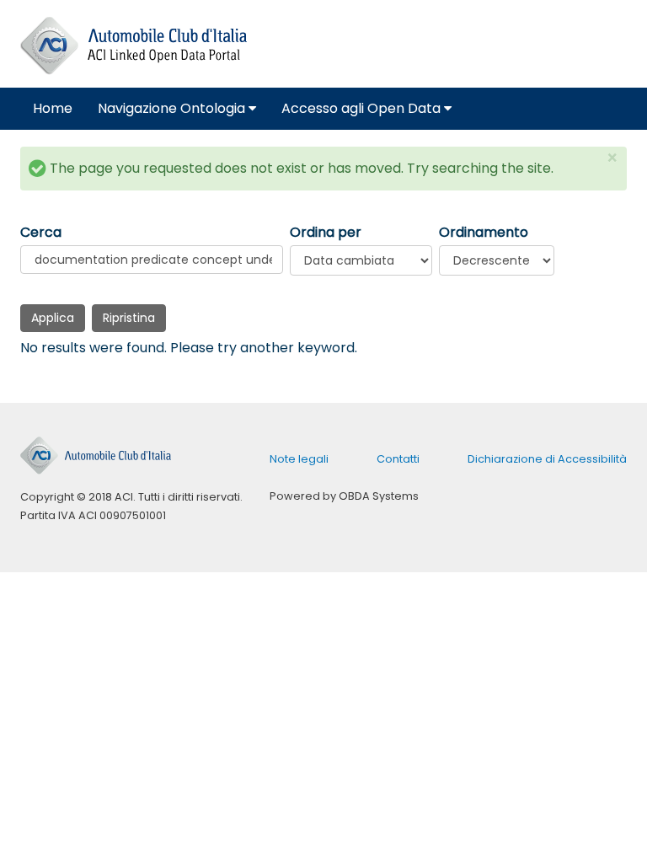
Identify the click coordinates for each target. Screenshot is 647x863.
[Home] (133, 46)
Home (52, 108)
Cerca (40, 232)
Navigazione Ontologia (173, 108)
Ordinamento (483, 232)
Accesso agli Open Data (362, 108)
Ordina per (325, 232)
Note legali (299, 459)
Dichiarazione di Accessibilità (547, 459)
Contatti (398, 459)
